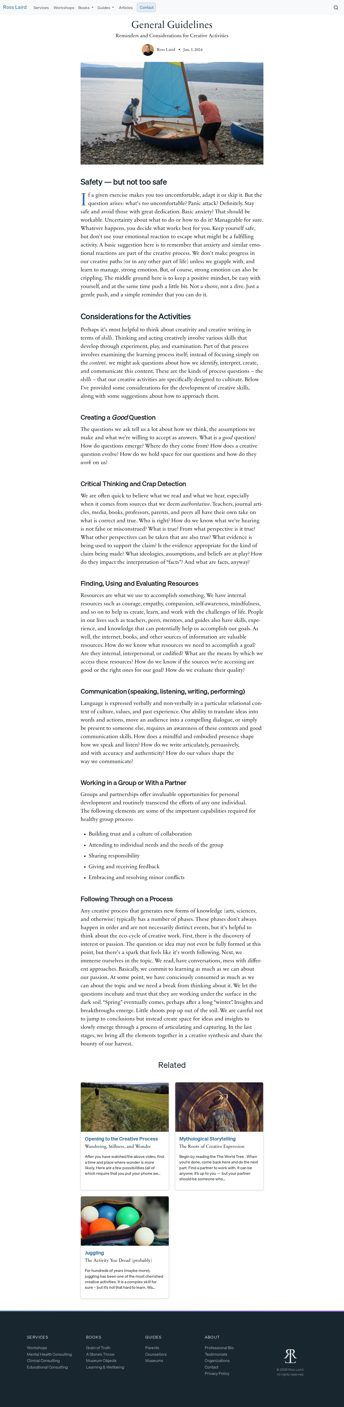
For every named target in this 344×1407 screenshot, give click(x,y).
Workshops (63, 7)
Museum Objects (101, 1360)
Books (93, 1337)
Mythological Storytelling (207, 1139)
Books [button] (84, 7)
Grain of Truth (98, 1347)
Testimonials (216, 1354)
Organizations (217, 1360)
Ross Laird (15, 7)
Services (41, 7)
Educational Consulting (47, 1367)
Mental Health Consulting (49, 1354)
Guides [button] (104, 7)
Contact (146, 7)
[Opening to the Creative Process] (125, 1107)
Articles (125, 7)
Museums (154, 1360)
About (212, 1337)
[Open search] (336, 8)
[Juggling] (125, 1221)
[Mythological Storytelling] (219, 1107)
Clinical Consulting (43, 1360)
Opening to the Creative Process (121, 1139)
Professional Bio (219, 1347)
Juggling (94, 1253)
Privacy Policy (217, 1373)
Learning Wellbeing (105, 1367)
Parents (152, 1347)
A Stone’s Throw (100, 1354)
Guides (153, 1337)
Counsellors (156, 1354)
